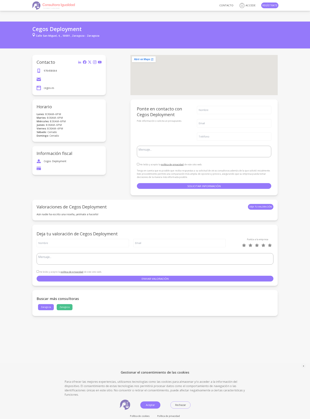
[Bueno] (257, 245)
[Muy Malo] (245, 245)
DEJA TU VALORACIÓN (260, 206)
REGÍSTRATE (269, 5)
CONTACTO (226, 5)
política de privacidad (172, 164)
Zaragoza (46, 307)
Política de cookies (139, 416)
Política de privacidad (168, 416)
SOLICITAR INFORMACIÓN (204, 186)
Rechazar (180, 405)
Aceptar (150, 405)
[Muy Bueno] (264, 245)
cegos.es (49, 88)
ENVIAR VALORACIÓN (155, 278)
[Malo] (251, 245)
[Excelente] (270, 245)
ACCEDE (250, 5)
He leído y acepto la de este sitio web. (170, 164)
